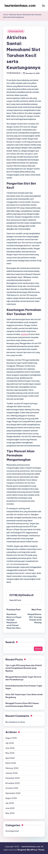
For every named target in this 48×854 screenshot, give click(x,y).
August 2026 (11, 738)
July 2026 (9, 743)
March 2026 (10, 763)
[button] (15, 600)
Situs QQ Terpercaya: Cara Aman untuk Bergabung (24, 695)
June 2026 (10, 748)
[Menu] (43, 5)
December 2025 (12, 778)
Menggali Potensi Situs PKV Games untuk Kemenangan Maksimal (22, 704)
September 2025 (12, 793)
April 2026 (10, 758)
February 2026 (11, 768)
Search (10, 642)
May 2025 (9, 813)
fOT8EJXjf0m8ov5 (21, 595)
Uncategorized (16, 31)
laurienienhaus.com (20, 5)
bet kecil (24, 334)
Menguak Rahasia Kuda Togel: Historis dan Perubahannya (23, 678)
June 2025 (10, 808)
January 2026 (11, 773)
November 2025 (12, 783)
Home (5, 15)
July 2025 (9, 803)
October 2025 (11, 788)
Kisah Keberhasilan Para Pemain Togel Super (23, 687)
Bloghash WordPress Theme (30, 850)
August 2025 (11, 798)
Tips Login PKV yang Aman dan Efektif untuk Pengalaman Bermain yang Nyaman (23, 668)
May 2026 (9, 753)
